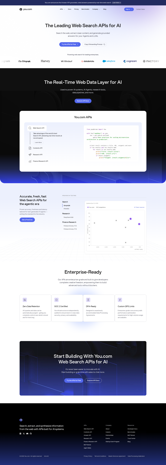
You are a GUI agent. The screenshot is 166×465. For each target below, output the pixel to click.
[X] (24, 433)
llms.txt (46, 456)
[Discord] (27, 433)
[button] (62, 9)
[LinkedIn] (20, 433)
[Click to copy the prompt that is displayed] (94, 44)
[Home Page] (21, 420)
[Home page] (26, 9)
